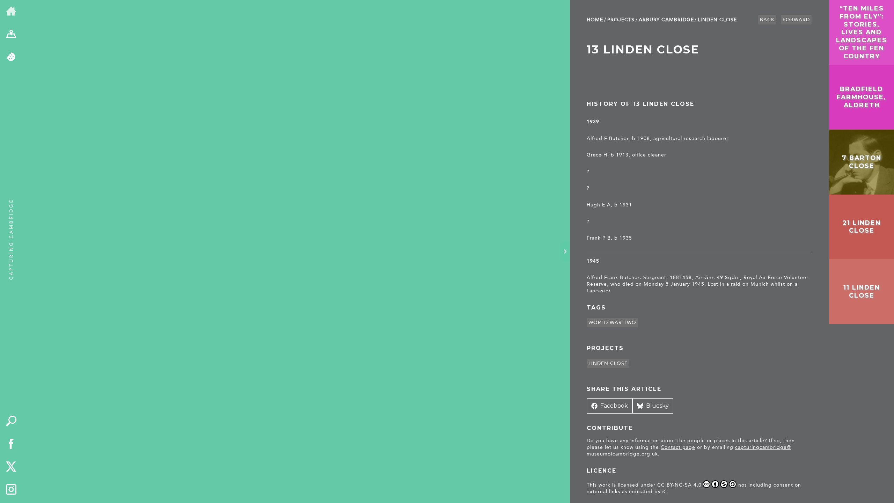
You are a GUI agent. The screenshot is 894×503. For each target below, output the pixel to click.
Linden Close (717, 20)
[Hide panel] (565, 251)
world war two (612, 323)
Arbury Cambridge (666, 20)
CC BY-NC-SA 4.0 (679, 485)
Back (767, 20)
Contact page (678, 447)
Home (595, 20)
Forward (796, 20)
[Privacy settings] (11, 57)
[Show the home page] (11, 11)
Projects (621, 20)
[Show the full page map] (11, 34)
